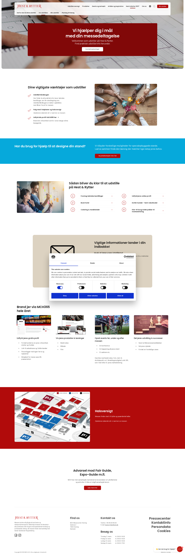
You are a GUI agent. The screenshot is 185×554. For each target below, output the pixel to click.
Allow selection (92, 295)
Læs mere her (92, 488)
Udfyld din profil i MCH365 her (45, 117)
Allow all (120, 295)
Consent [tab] (63, 263)
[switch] (81, 287)
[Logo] (29, 6)
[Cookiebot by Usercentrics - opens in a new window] (125, 256)
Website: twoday (166, 552)
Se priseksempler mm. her (108, 156)
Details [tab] (92, 263)
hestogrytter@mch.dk (111, 525)
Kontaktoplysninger (92, 49)
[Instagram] (19, 536)
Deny (65, 295)
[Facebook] (15, 536)
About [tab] (121, 263)
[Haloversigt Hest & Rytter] (52, 417)
